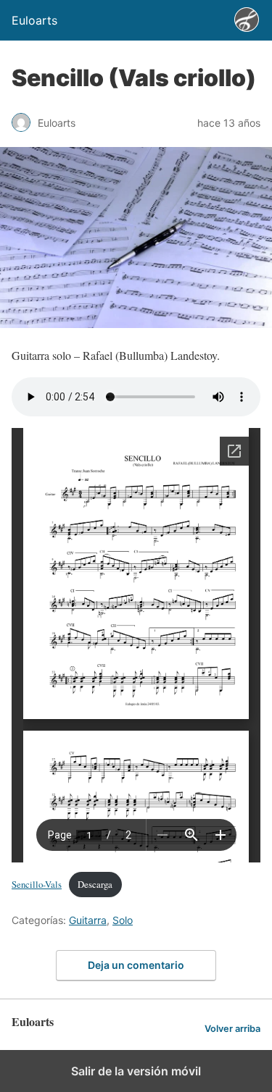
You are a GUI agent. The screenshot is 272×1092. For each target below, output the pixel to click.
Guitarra (88, 920)
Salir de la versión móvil (136, 1071)
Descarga (95, 884)
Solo (122, 920)
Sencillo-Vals (37, 884)
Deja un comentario (136, 965)
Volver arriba (232, 1028)
